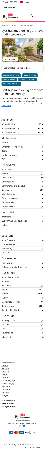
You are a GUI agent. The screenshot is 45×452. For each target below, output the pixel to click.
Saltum (5, 374)
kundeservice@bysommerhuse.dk (22, 423)
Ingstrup (6, 386)
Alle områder (9, 7)
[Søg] (31, 16)
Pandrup (6, 389)
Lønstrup (6, 371)
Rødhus (5, 377)
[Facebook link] (24, 426)
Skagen (5, 395)
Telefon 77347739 (22, 420)
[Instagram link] (20, 426)
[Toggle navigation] (38, 15)
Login (27, 2)
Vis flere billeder (10, 59)
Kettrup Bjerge (8, 380)
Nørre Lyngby (8, 383)
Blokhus (5, 368)
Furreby (5, 392)
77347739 (14, 2)
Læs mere (6, 105)
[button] (21, 1)
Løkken (5, 365)
